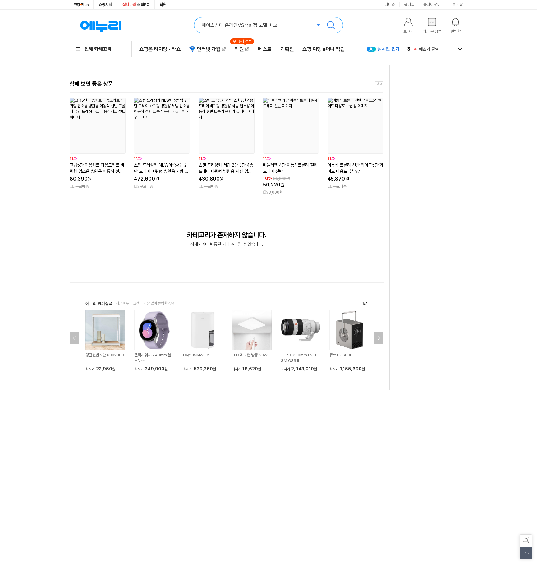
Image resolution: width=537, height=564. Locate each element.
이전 (74, 338)
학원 (163, 4)
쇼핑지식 (105, 4)
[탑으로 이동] (526, 553)
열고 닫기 (460, 49)
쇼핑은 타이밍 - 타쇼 (160, 49)
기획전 (287, 49)
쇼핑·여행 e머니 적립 (323, 49)
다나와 (390, 4)
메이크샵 (456, 4)
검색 (331, 25)
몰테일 (409, 4)
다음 (378, 338)
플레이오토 (431, 4)
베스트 (265, 49)
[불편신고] (526, 540)
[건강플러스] (81, 4)
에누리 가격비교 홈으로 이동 (101, 25)
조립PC (135, 4)
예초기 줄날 (429, 49)
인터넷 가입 (208, 49)
